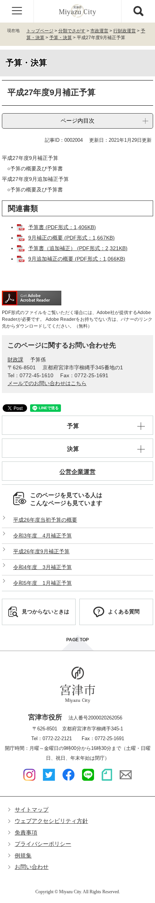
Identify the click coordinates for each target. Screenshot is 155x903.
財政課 (15, 360)
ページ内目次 (77, 120)
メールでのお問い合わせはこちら (47, 383)
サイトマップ (32, 809)
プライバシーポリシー (43, 844)
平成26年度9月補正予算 (41, 551)
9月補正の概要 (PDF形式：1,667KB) (71, 238)
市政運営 (99, 30)
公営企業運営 (77, 472)
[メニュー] (17, 11)
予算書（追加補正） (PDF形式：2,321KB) (78, 248)
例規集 (23, 855)
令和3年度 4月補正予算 (42, 536)
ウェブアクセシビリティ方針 (51, 821)
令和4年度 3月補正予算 (42, 567)
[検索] (138, 11)
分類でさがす (71, 30)
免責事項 (26, 832)
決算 (73, 449)
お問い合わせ (32, 867)
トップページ (39, 30)
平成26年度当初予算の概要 (45, 520)
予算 (73, 426)
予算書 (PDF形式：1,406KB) (62, 227)
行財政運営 (124, 30)
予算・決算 (60, 37)
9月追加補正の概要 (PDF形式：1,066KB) (76, 259)
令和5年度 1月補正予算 (42, 583)
